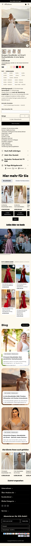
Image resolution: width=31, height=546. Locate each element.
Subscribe (25, 521)
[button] (3, 4)
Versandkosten (6, 63)
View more (25, 325)
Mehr (15, 219)
